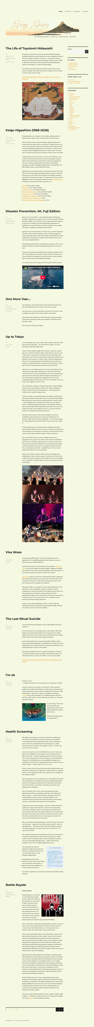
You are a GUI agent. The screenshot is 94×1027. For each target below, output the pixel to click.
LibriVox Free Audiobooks (75, 81)
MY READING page (57, 179)
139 (17, 1009)
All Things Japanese (10, 58)
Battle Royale (16, 885)
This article (25, 576)
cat (69, 120)
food (71, 106)
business (8, 562)
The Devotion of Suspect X (30, 192)
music (71, 113)
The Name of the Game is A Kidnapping (33, 200)
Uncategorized (72, 129)
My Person (85, 11)
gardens (72, 107)
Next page (61, 1011)
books (71, 95)
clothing (72, 103)
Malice (24, 185)
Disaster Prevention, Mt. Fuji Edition (33, 211)
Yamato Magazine (73, 63)
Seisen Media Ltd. (73, 66)
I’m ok (10, 675)
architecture (73, 99)
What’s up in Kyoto (73, 64)
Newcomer (25, 187)
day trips (8, 346)
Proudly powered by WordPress (22, 1020)
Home (60, 11)
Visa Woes (14, 552)
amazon (31, 998)
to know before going (75, 96)
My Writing (68, 11)
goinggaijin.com (9, 1020)
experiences (8, 628)
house (70, 124)
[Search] (86, 51)
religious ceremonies (75, 115)
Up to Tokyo (15, 336)
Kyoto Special (72, 126)
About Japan (72, 93)
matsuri (72, 112)
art (70, 101)
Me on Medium (72, 69)
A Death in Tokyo (27, 190)
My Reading (76, 11)
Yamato (24, 695)
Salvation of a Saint (27, 194)
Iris (6, 54)
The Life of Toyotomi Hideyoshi (29, 48)
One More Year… (18, 299)
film (71, 104)
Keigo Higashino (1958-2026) (27, 130)
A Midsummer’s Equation (29, 196)
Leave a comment (10, 61)
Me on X (71, 67)
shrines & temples (74, 117)
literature (8, 141)
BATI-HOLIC (72, 80)
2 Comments (9, 311)
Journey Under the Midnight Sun (31, 198)
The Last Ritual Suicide (23, 619)
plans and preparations (11, 309)
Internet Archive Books (74, 83)
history (7, 59)
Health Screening (19, 731)
